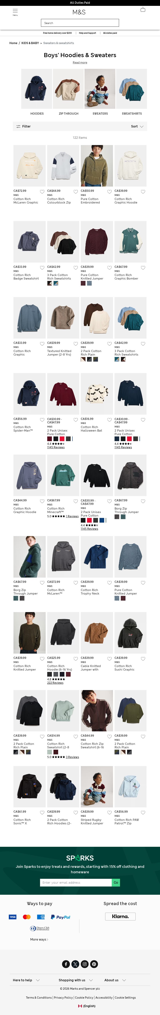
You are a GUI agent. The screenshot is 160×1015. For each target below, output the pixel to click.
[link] (80, 1006)
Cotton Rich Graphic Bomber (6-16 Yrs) (126, 278)
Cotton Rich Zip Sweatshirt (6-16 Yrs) (92, 747)
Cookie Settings (125, 997)
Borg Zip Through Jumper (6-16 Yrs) (127, 512)
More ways (38, 939)
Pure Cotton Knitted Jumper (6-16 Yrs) (92, 278)
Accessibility (104, 997)
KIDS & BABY (30, 43)
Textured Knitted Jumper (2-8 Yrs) (59, 353)
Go (116, 882)
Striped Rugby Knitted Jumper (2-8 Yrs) (92, 823)
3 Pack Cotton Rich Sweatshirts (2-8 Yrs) (59, 278)
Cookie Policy (84, 997)
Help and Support (87, 33)
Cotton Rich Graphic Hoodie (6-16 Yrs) (126, 202)
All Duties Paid (80, 2)
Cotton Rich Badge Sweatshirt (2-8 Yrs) (26, 278)
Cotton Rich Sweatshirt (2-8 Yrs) (58, 747)
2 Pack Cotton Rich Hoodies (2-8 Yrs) (59, 823)
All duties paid (110, 33)
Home (13, 43)
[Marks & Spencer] (79, 13)
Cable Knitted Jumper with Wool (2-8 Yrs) (91, 669)
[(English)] (80, 1009)
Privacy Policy (63, 997)
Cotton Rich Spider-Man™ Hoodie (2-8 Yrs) (25, 430)
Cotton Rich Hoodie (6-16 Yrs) (59, 668)
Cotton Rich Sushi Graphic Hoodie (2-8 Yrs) (126, 669)
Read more (80, 62)
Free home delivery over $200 (57, 33)
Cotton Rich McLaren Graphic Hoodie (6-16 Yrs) (25, 202)
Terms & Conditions (39, 997)
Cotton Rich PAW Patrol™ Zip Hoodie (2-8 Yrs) (127, 823)
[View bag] (143, 10)
